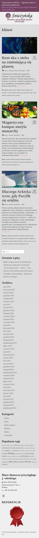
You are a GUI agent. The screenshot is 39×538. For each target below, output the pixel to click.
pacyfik (10, 244)
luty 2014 (7, 396)
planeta (14, 92)
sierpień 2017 (8, 298)
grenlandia (5, 241)
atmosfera (16, 236)
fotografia (5, 90)
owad (20, 162)
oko (16, 456)
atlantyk (10, 236)
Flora (6, 421)
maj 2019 (7, 287)
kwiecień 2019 (8, 290)
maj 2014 (7, 387)
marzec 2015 (8, 358)
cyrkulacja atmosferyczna (9, 238)
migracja (28, 159)
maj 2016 (7, 325)
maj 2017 (7, 304)
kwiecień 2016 (8, 328)
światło (8, 164)
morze (25, 241)
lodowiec (4, 92)
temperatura (22, 244)
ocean (9, 92)
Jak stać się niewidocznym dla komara (18, 271)
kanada (8, 159)
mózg (11, 453)
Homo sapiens (9, 425)
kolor (19, 450)
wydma (9, 95)
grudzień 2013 (8, 402)
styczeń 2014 (8, 399)
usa (18, 164)
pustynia (26, 92)
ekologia (20, 238)
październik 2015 (10, 343)
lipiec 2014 (7, 381)
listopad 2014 (8, 369)
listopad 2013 (8, 405)
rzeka (30, 92)
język (7, 450)
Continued (21, 86)
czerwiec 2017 (8, 301)
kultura (23, 450)
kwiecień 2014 (8, 390)
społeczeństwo (26, 459)
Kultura (11, 70)
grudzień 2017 (8, 296)
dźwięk (16, 445)
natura (22, 453)
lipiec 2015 (7, 346)
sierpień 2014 (8, 378)
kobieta (16, 450)
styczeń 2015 (8, 364)
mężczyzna (17, 453)
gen (25, 448)
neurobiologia (29, 453)
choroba (4, 445)
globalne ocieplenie (29, 238)
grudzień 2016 (8, 310)
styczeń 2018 (8, 293)
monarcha (5, 162)
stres (31, 459)
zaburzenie (34, 462)
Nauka (16, 70)
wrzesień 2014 (8, 375)
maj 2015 (7, 352)
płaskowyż (20, 92)
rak (18, 459)
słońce (4, 164)
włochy (4, 95)
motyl (10, 162)
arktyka (5, 236)
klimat (19, 90)
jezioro (14, 90)
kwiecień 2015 (8, 355)
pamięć (19, 456)
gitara (27, 448)
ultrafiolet (14, 164)
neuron (4, 456)
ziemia (18, 95)
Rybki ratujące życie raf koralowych (17, 262)
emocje (21, 445)
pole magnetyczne (27, 162)
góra (10, 90)
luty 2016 (7, 331)
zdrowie (4, 464)
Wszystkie (22, 70)
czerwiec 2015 (8, 349)
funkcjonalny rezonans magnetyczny (13, 448)
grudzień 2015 (8, 337)
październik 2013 (10, 408)
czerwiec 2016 (8, 322)
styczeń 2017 (8, 307)
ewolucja (26, 445)
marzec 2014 (8, 393)
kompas (17, 159)
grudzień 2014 (8, 367)
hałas (4, 159)
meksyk (23, 159)
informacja (32, 448)
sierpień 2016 (8, 319)
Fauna (11, 135)
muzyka (4, 453)
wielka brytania (18, 462)
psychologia (14, 459)
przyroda (15, 244)
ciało (8, 445)
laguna (28, 90)
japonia (3, 450)
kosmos (23, 90)
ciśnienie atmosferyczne (26, 236)
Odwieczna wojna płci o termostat (16, 265)
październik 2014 (10, 372)
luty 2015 (7, 361)
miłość (26, 450)
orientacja (15, 162)
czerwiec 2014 (8, 384)
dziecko (12, 445)
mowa (33, 450)
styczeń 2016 (8, 334)
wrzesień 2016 (8, 316)
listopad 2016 (8, 313)
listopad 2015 (8, 340)
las (31, 90)
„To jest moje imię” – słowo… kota (17, 268)
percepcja (25, 456)
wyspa (14, 95)
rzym (34, 92)
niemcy (9, 456)
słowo (34, 459)
